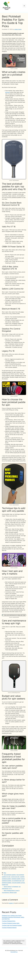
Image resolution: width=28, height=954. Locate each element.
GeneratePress (14, 952)
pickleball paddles (6, 880)
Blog (5, 872)
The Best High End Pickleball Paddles (12, 925)
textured (7, 92)
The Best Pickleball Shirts (8, 921)
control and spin (15, 876)
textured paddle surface (18, 882)
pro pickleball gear (17, 880)
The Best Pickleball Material (9, 927)
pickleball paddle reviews (18, 878)
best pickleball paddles (10, 874)
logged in (11, 903)
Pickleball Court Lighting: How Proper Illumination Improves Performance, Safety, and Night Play (13, 917)
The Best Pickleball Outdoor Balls (10, 923)
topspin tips (5, 884)
